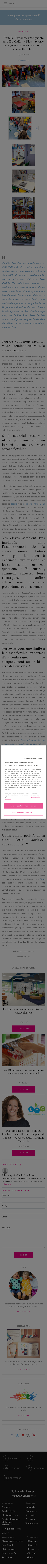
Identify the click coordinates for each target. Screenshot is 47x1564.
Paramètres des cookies (23, 813)
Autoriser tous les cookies (23, 806)
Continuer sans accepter (33, 758)
